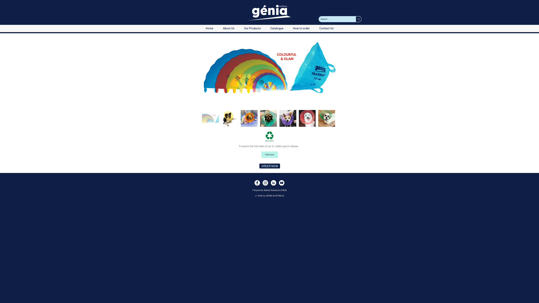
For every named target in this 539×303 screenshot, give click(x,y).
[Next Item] (333, 70)
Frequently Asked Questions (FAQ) (270, 190)
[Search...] (358, 19)
